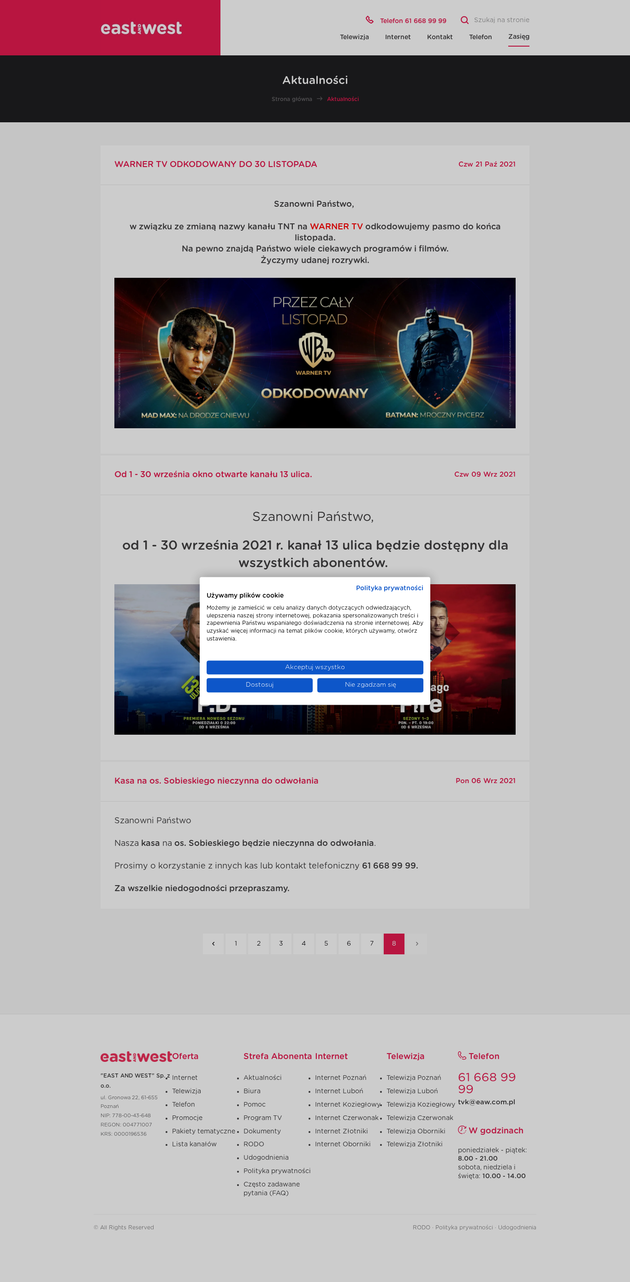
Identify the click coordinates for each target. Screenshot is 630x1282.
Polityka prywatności (389, 588)
